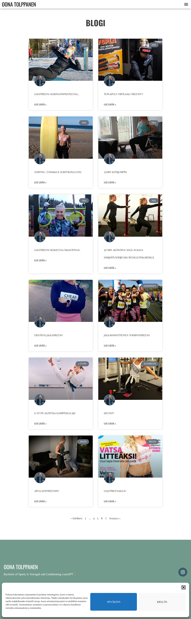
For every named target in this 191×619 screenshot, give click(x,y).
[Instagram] (182, 572)
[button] (183, 587)
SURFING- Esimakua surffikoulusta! (58, 172)
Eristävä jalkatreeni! (48, 335)
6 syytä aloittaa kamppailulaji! (55, 413)
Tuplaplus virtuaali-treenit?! (123, 94)
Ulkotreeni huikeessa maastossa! (57, 250)
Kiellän (162, 601)
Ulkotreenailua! (115, 491)
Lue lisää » (40, 104)
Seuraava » (114, 518)
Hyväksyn (113, 601)
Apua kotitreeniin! (46, 491)
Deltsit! (109, 413)
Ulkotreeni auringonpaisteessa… (56, 94)
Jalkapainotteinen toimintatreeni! (127, 335)
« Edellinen (76, 518)
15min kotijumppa (115, 172)
